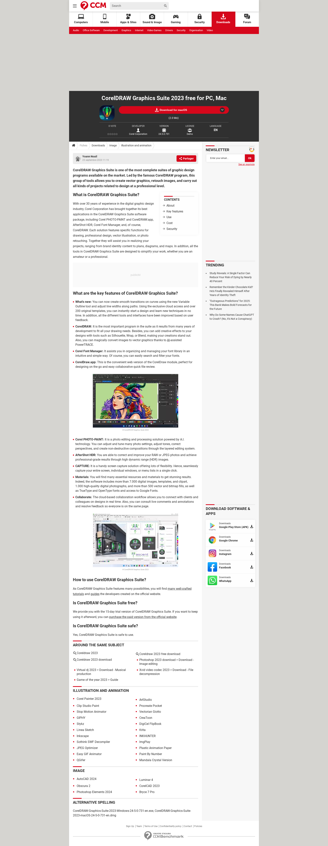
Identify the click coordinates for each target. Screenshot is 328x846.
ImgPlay (144, 742)
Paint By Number (150, 754)
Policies (198, 826)
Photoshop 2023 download (157, 660)
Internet (139, 30)
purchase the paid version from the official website (143, 617)
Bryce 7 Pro (147, 792)
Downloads (223, 22)
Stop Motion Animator (91, 711)
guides (95, 594)
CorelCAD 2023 (149, 786)
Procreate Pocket (150, 706)
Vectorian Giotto (150, 711)
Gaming (176, 22)
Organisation (196, 30)
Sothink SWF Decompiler (93, 742)
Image (113, 145)
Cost (169, 223)
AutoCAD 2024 (86, 779)
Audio (76, 30)
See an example (246, 164)
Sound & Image (152, 22)
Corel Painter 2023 (89, 699)
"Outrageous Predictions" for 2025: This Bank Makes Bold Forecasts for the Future (231, 304)
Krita (142, 730)
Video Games (154, 30)
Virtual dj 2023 (86, 670)
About (170, 205)
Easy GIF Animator (89, 754)
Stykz (80, 724)
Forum (247, 22)
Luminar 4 (146, 780)
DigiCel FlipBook (150, 724)
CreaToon (145, 718)
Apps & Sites (128, 22)
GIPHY (81, 718)
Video (210, 30)
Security (199, 22)
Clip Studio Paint (88, 706)
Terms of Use (151, 826)
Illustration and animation (136, 145)
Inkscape (83, 736)
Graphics (126, 30)
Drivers (169, 30)
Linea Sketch (85, 730)
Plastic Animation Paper (155, 748)
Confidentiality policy (170, 826)
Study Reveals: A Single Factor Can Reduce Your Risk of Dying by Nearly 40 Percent (231, 277)
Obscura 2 (83, 786)
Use (168, 217)
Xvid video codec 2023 (154, 670)
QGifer (81, 760)
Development (110, 30)
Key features (174, 211)
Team (139, 826)
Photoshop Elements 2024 (94, 792)
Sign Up (130, 826)
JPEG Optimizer (87, 748)
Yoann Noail (89, 156)
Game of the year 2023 (92, 680)
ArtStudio (145, 700)
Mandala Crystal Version (155, 760)
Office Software (91, 30)
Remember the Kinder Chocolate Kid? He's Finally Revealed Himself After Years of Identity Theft (231, 291)
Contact (188, 826)
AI (168, 340)
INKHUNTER (147, 736)
